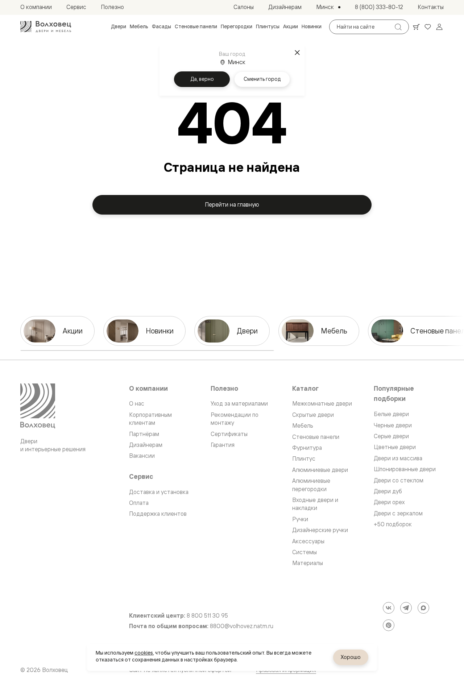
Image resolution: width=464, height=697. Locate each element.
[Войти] (439, 26)
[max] (423, 608)
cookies (143, 653)
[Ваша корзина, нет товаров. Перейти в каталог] (416, 26)
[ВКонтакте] (388, 608)
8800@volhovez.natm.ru (241, 626)
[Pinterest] (388, 625)
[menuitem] (118, 27)
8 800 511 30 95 (207, 615)
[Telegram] (406, 608)
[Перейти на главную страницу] (45, 27)
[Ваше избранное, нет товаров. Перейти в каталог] (427, 26)
